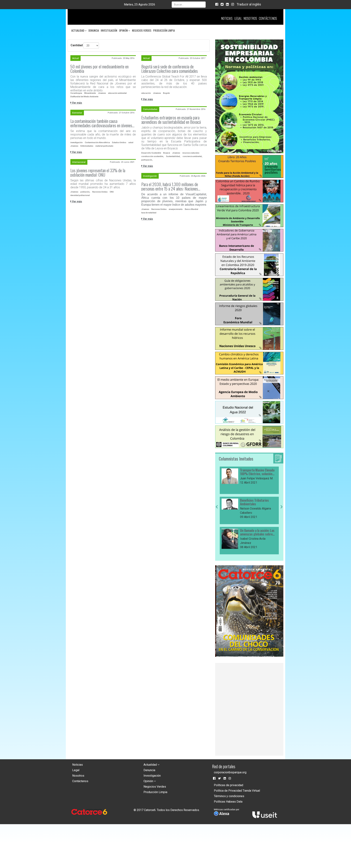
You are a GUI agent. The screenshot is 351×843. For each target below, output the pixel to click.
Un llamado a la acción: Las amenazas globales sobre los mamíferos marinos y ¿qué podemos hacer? (257, 532)
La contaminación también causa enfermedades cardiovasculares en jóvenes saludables (101, 123)
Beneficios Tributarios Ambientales (254, 502)
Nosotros (250, 18)
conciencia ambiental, (192, 156)
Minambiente (90, 93)
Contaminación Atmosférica (97, 143)
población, (85, 192)
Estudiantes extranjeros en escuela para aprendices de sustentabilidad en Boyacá (171, 119)
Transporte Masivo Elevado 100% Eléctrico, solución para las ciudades (257, 472)
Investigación (109, 30)
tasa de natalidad (148, 213)
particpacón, (147, 160)
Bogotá (166, 93)
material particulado (104, 146)
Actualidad (78, 30)
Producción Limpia (164, 30)
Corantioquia (76, 93)
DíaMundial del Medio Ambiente (84, 97)
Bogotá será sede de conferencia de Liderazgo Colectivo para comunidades (169, 68)
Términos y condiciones (229, 796)
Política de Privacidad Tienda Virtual (237, 790)
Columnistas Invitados (236, 458)
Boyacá (166, 153)
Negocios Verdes (141, 30)
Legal (238, 18)
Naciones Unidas (99, 192)
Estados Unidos (119, 143)
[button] (216, 530)
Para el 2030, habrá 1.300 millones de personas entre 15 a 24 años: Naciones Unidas (169, 186)
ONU (112, 192)
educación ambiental (117, 93)
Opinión (123, 30)
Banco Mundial (191, 209)
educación (146, 93)
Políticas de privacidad (228, 785)
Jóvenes (102, 93)
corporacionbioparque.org (230, 772)
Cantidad (77, 45)
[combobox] (189, 4)
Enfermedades (86, 146)
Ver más (76, 102)
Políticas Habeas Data (228, 801)
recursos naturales (190, 153)
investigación (76, 143)
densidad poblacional (80, 195)
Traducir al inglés (249, 4)
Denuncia (93, 30)
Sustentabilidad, (173, 156)
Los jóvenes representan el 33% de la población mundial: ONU (97, 172)
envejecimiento (176, 209)
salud (130, 143)
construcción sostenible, (152, 156)
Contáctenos (268, 18)
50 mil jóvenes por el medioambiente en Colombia (99, 68)
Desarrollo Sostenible (151, 153)
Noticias (227, 18)
